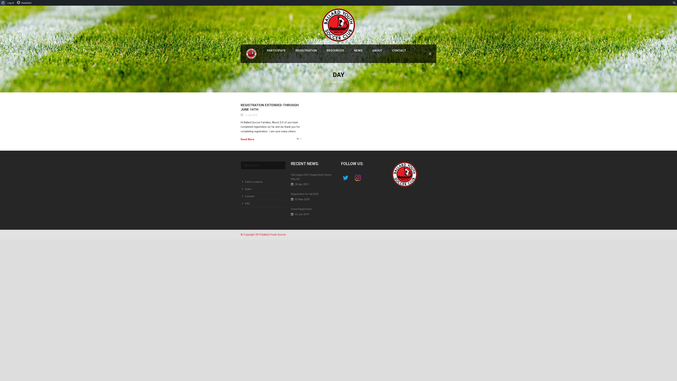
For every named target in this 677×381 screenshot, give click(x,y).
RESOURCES (335, 50)
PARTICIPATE (276, 50)
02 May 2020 (302, 199)
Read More (247, 139)
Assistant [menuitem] (26, 2)
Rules (248, 189)
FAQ (247, 203)
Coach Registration (301, 209)
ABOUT (377, 50)
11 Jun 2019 (251, 115)
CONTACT (399, 50)
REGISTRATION (306, 50)
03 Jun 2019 (302, 214)
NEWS (358, 50)
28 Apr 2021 (302, 184)
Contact (249, 196)
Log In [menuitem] (10, 2)
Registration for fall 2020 (305, 194)
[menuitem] (3, 3)
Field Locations (254, 181)
